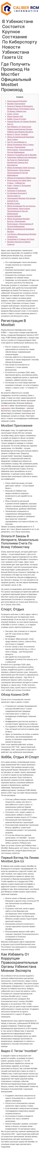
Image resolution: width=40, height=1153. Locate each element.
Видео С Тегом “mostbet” (17, 134)
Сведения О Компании (16, 191)
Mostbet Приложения (16, 104)
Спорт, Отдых (13, 114)
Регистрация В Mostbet (17, 101)
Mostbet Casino (13, 203)
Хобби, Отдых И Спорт (16, 119)
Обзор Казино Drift (15, 116)
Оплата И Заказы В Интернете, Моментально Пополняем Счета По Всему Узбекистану (20, 108)
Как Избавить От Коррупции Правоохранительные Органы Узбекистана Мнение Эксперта (20, 129)
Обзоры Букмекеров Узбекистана (21, 178)
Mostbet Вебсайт (14, 216)
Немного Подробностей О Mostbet (22, 155)
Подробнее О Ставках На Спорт (20, 239)
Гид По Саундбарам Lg (17, 142)
